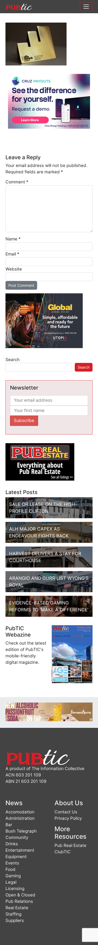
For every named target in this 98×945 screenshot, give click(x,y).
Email (12, 254)
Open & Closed (20, 895)
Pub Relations (19, 901)
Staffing (13, 914)
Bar (8, 824)
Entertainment (19, 850)
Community (16, 837)
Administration (20, 818)
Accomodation (19, 812)
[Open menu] (86, 6)
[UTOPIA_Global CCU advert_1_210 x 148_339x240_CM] (44, 320)
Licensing (14, 888)
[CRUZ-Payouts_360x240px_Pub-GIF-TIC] (49, 101)
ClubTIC (62, 851)
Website (13, 269)
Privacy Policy (68, 818)
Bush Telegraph (21, 831)
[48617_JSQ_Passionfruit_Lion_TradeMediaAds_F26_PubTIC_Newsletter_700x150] (49, 711)
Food (10, 869)
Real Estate (16, 907)
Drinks (11, 843)
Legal (10, 882)
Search (12, 359)
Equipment (16, 856)
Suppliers (14, 920)
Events (12, 863)
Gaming (13, 875)
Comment (16, 182)
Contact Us (65, 812)
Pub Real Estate (70, 845)
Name (13, 239)
